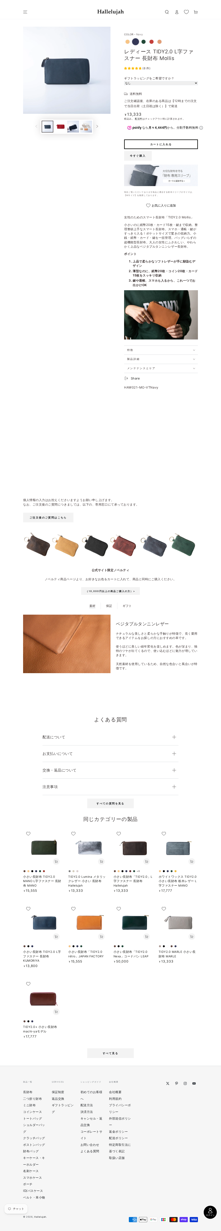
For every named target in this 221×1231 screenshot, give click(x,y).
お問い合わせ (90, 1144)
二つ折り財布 (32, 1098)
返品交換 (58, 1098)
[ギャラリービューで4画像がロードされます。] (86, 127)
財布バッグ (31, 1151)
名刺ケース (31, 1171)
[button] (167, 12)
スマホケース (32, 1177)
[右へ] (97, 126)
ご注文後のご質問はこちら (48, 517)
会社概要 (115, 1092)
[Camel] (127, 41)
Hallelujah (40, 1217)
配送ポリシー (118, 1138)
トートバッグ (32, 1118)
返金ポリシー (118, 1131)
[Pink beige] (159, 41)
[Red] (151, 41)
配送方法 (87, 1105)
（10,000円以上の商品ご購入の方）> (110, 591)
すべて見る (110, 1053)
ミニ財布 (29, 1105)
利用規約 (115, 1098)
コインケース (32, 1112)
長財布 (28, 1092)
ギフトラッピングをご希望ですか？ (149, 78)
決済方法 (87, 1112)
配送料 (138, 118)
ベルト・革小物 (34, 1197)
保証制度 (58, 1092)
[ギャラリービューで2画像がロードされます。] (60, 127)
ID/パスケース (33, 1190)
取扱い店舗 (117, 1158)
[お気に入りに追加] (28, 833)
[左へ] (36, 126)
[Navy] (135, 41)
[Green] (143, 41)
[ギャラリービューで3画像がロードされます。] (73, 127)
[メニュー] (25, 12)
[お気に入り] (186, 12)
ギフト (127, 606)
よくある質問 (90, 1151)
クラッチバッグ (34, 1138)
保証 (109, 606)
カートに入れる (161, 144)
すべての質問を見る (110, 803)
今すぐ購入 (138, 155)
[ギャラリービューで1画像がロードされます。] (47, 127)
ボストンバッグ (34, 1144)
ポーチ (28, 1184)
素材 (92, 606)
